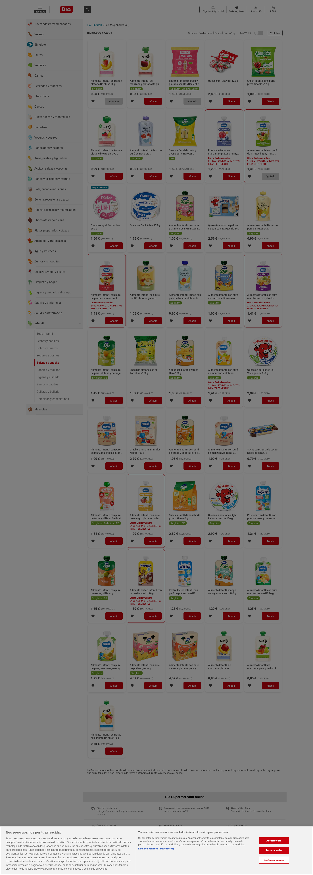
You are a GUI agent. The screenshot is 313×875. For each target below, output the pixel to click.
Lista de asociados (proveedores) (156, 848)
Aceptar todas (273, 840)
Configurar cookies (274, 860)
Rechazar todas (274, 850)
